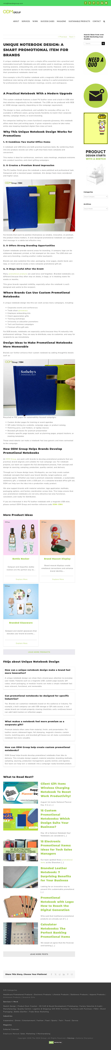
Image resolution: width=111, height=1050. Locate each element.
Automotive (8, 1020)
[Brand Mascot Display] (57, 537)
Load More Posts (39, 954)
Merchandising (44, 1034)
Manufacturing (9, 1009)
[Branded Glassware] (20, 601)
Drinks (18, 1020)
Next (71, 37)
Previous (63, 37)
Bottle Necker (20, 559)
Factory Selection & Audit (91, 1006)
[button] (104, 21)
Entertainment (28, 1020)
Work (15, 1002)
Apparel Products (97, 994)
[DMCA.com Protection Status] (55, 1042)
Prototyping (72, 1006)
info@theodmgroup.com (13, 3)
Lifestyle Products (61, 994)
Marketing (30, 1034)
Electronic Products (42, 994)
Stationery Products (79, 994)
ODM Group (11, 459)
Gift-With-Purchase (60, 1009)
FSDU (96, 1009)
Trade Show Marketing (39, 1012)
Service (75, 1020)
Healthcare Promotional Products (17, 994)
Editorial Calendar (11, 1029)
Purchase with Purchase (81, 1009)
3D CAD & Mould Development (52, 1006)
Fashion (40, 1020)
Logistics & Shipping (42, 1009)
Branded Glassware (21, 623)
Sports (54, 1020)
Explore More (22, 579)
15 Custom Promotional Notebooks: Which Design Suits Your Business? (55, 818)
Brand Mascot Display (57, 559)
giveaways (23, 310)
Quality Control (24, 1009)
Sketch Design (9, 1006)
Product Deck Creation (27, 1006)
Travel (67, 1020)
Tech (61, 1020)
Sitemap (70, 1038)
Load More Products (39, 652)
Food (47, 1020)
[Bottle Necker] (20, 537)
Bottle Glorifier (20, 1012)
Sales (22, 1034)
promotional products (18, 274)
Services (7, 1002)
